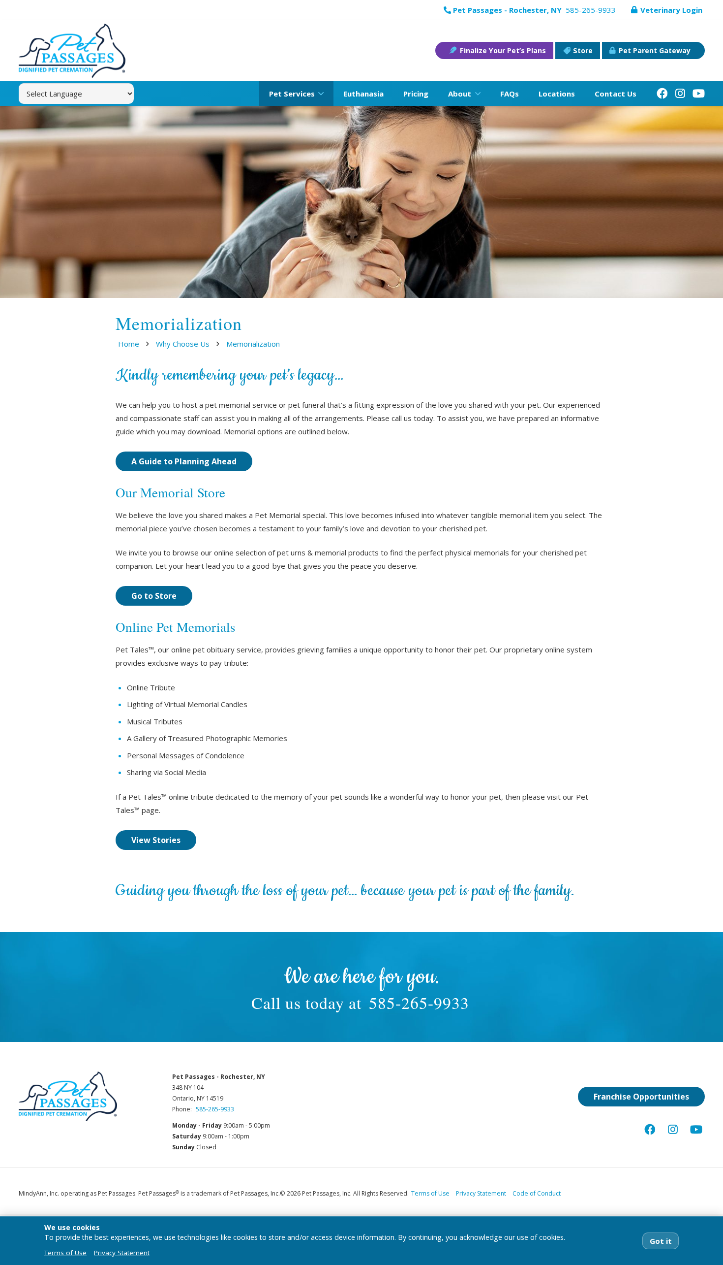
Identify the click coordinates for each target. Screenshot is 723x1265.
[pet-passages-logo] (72, 51)
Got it (661, 1241)
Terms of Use (430, 1193)
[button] (319, 93)
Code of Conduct (536, 1193)
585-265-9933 (419, 1002)
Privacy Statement (481, 1193)
